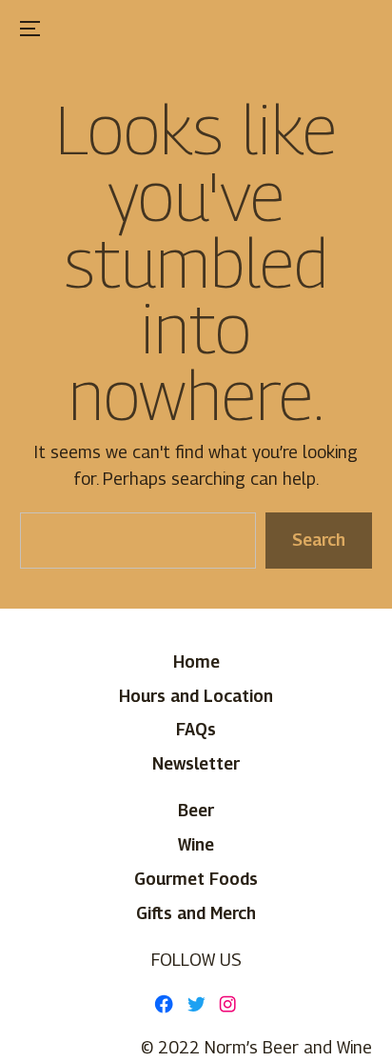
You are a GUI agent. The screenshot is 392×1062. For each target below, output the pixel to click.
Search (318, 540)
